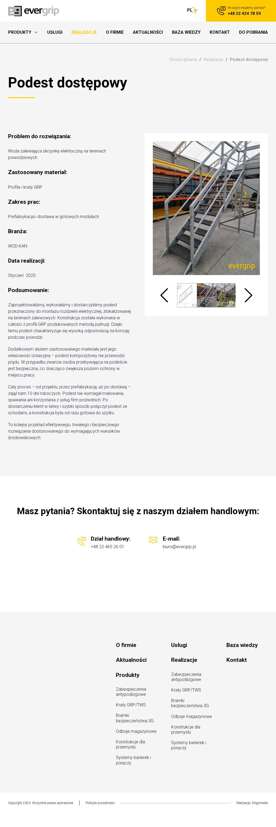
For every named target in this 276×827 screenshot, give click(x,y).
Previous (164, 295)
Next (248, 295)
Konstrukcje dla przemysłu (130, 744)
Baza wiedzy (242, 645)
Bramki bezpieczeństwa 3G (135, 718)
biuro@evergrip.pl (179, 546)
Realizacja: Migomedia (252, 803)
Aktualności (131, 660)
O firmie (126, 645)
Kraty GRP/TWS (131, 704)
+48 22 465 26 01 (107, 546)
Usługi (179, 645)
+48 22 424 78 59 (241, 10)
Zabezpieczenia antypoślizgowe (131, 692)
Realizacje (184, 660)
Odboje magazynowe (136, 731)
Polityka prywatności (100, 803)
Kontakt (236, 660)
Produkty (128, 675)
